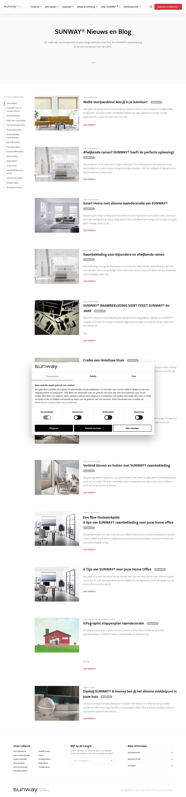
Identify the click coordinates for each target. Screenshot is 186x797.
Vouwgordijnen (13, 183)
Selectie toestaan (93, 428)
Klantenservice (131, 6)
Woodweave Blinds (14, 187)
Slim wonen (50, 6)
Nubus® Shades (13, 142)
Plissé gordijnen (19, 763)
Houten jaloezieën (14, 130)
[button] (151, 6)
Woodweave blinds (20, 771)
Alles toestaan (132, 428)
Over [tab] (134, 376)
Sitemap (132, 765)
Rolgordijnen (12, 161)
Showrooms (134, 752)
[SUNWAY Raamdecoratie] (13, 7)
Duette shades (44, 751)
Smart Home (12, 166)
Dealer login (134, 759)
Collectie (35, 6)
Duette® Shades (14, 116)
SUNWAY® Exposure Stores (15, 172)
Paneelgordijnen (13, 147)
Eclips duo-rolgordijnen (16, 120)
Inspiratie (66, 6)
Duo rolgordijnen (19, 751)
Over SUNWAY (109, 6)
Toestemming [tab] (52, 376)
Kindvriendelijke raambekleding (13, 136)
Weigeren (53, 428)
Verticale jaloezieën (15, 178)
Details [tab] (93, 376)
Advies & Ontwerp (86, 6)
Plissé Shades (12, 156)
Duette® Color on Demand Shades (14, 109)
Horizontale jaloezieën (16, 125)
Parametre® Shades (15, 151)
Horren (41, 755)
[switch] (78, 417)
